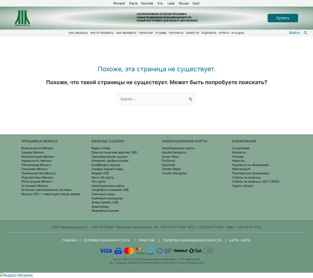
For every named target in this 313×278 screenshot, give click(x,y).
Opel (196, 3)
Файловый (99, 198)
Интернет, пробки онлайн (110, 160)
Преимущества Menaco (38, 173)
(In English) (237, 32)
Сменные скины (103, 194)
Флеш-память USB (105, 202)
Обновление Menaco (36, 165)
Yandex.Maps (171, 169)
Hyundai (147, 3)
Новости (238, 160)
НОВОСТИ (192, 32)
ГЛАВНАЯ (70, 240)
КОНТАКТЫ (176, 32)
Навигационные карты (108, 185)
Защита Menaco (32, 152)
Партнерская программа (250, 173)
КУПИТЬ (224, 32)
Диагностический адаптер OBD (114, 152)
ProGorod (168, 160)
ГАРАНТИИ (146, 32)
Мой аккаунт (241, 169)
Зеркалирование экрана (109, 156)
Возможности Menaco (37, 148)
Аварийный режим (105, 210)
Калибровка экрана (106, 165)
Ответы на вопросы (246, 177)
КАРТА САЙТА (240, 240)
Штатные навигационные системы (46, 189)
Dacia (133, 3)
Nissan (183, 3)
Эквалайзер (100, 206)
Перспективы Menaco (37, 177)
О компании (241, 148)
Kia (160, 3)
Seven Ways (170, 156)
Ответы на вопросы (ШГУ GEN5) (255, 181)
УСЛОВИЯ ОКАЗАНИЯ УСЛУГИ (106, 240)
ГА (146, 240)
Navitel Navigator (174, 152)
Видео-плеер (101, 148)
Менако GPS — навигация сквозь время (50, 194)
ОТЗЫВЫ (161, 32)
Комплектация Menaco (37, 156)
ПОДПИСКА (208, 32)
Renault (119, 3)
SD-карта (98, 181)
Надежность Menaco (36, 160)
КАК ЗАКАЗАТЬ (78, 32)
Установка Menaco (34, 185)
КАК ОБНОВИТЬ (126, 32)
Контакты (239, 152)
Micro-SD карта (103, 177)
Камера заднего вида (107, 169)
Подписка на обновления (250, 165)
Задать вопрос (243, 185)
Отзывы (238, 156)
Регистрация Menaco (36, 181)
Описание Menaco (34, 169)
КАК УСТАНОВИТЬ (102, 32)
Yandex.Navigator (174, 173)
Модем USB (100, 173)
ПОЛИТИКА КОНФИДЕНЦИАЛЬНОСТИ (192, 240)
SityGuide (168, 165)
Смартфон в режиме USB (110, 189)
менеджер (115, 198)
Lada (171, 3)
